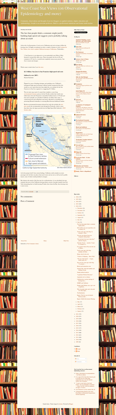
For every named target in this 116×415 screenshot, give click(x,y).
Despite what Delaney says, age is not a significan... (86, 286)
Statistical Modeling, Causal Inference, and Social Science (83, 40)
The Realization (81, 293)
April (78, 304)
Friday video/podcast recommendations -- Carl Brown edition (85, 374)
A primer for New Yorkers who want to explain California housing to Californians (44, 48)
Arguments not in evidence (83, 277)
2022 (77, 206)
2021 (77, 314)
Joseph (79, 349)
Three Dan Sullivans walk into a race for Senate (84, 66)
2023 (77, 204)
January (79, 311)
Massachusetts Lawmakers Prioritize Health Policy (84, 122)
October (79, 213)
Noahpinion (79, 84)
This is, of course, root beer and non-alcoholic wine (84, 161)
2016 (77, 325)
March (79, 306)
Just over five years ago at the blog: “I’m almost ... (85, 263)
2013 (77, 332)
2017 (77, 323)
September (80, 215)
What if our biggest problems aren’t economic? (84, 86)
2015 (77, 328)
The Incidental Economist (82, 120)
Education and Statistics (82, 166)
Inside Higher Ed (80, 91)
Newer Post (24, 241)
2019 (77, 318)
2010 (77, 339)
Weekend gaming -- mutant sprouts (84, 167)
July (78, 220)
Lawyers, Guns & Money (82, 59)
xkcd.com (78, 99)
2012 (77, 335)
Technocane (78, 116)
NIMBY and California (82, 283)
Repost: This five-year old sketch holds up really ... (85, 295)
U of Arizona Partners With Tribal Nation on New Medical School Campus (83, 94)
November (80, 210)
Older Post (66, 241)
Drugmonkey (79, 132)
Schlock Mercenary (81, 115)
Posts (77, 359)
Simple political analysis (83, 272)
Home (45, 241)
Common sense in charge (81, 73)
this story (40, 67)
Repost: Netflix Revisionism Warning (86, 299)
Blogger (71, 404)
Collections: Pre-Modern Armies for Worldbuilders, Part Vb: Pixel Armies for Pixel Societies (84, 109)
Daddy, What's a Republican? (83, 171)
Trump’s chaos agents (81, 60)
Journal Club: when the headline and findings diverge (86, 269)
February (79, 309)
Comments (79, 361)
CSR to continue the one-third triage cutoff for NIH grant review (84, 134)
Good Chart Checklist (81, 141)
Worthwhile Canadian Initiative (84, 139)
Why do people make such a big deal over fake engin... (86, 289)
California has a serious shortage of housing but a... (85, 280)
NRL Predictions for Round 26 (83, 48)
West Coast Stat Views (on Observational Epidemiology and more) (54, 10)
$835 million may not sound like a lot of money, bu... (86, 228)
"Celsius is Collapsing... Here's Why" (86, 256)
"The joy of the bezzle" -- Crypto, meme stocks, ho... (85, 259)
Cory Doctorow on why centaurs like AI (85, 389)
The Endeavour (80, 52)
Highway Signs (79, 101)
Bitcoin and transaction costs (84, 266)
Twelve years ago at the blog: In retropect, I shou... (85, 232)
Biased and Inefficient (81, 127)
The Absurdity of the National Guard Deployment (84, 79)
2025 (77, 199)
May (78, 302)
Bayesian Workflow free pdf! (82, 42)
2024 (77, 201)
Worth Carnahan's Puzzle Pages (83, 153)
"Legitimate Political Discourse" (85, 274)
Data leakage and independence (83, 128)
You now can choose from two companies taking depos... (84, 236)
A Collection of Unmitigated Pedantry (83, 105)
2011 (77, 337)
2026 (77, 197)
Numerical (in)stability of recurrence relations (84, 54)
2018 (77, 321)
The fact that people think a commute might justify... (86, 224)
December (80, 208)
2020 (77, 316)
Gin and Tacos (79, 145)
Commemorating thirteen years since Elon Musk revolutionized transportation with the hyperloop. (85, 393)
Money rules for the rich (83, 254)
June (78, 222)
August (79, 217)
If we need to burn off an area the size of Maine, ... (86, 247)
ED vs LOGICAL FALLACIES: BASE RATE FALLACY (84, 147)
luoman (61, 404)
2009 (77, 342)
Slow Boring (79, 64)
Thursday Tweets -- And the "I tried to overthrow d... (85, 243)
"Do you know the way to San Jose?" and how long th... (86, 239)
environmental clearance (30, 94)
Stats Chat (78, 46)
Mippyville (78, 152)
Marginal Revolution (81, 71)
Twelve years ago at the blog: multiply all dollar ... (84, 251)
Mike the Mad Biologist (82, 77)
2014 (77, 330)
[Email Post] (36, 191)
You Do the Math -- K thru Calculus (83, 158)
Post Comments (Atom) (33, 243)
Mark (78, 351)
